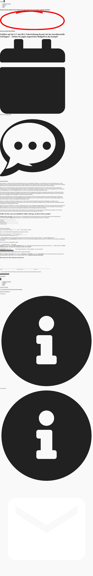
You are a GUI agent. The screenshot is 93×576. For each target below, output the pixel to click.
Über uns (4, 5)
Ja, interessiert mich (5, 244)
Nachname (2, 221)
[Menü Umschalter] (4, 1)
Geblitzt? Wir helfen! (7, 3)
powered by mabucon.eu (5, 291)
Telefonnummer (3, 223)
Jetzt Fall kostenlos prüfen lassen (7, 250)
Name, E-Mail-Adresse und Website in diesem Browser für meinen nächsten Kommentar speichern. (21, 271)
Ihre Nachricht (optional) (5, 228)
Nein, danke (13, 244)
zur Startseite (2, 276)
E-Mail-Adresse (3, 222)
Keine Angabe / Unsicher (26, 229)
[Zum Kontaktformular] (46, 575)
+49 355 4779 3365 (4, 287)
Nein (18, 229)
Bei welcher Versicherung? (5, 234)
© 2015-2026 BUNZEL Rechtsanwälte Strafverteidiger (11, 289)
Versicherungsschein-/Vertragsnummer (7, 235)
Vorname (2, 219)
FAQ (4, 7)
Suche (4, 6)
